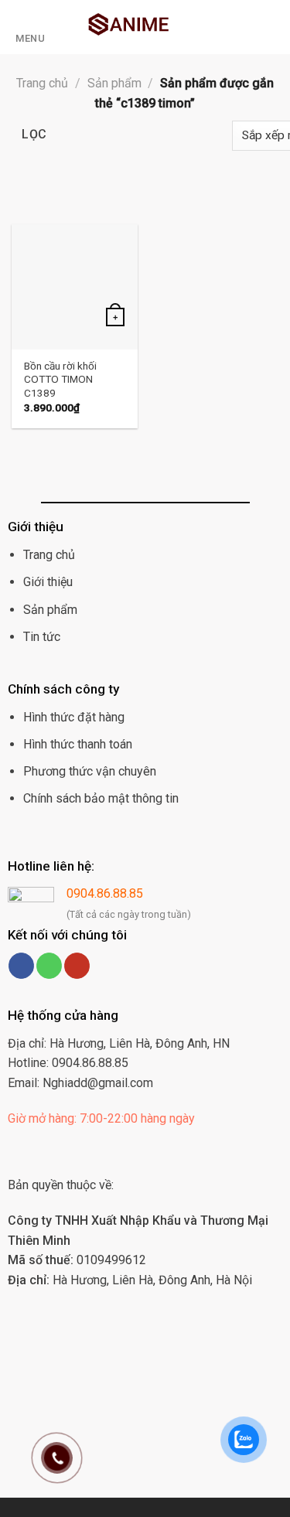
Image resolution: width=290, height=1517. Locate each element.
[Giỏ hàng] (222, 27)
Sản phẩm (114, 83)
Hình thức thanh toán (77, 744)
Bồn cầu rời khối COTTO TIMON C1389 (60, 379)
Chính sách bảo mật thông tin (101, 798)
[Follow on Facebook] (21, 966)
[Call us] (49, 966)
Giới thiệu (48, 581)
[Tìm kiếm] (272, 27)
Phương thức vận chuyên (89, 771)
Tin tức (41, 636)
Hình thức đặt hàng (74, 717)
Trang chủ (42, 83)
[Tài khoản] (248, 27)
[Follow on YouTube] (77, 966)
